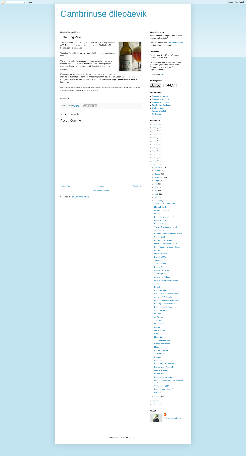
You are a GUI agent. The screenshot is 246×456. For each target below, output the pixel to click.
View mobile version (101, 191)
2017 (155, 154)
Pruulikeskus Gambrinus (161, 105)
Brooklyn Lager (160, 250)
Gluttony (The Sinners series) (165, 227)
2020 (155, 144)
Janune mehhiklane (162, 277)
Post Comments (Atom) (80, 197)
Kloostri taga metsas (162, 344)
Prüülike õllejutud (159, 111)
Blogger (133, 438)
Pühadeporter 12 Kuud (163, 307)
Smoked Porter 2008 (162, 340)
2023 (155, 134)
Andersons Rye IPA (161, 270)
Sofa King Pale (160, 274)
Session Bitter (159, 230)
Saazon (157, 327)
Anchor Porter (159, 354)
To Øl (76, 43)
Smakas (157, 357)
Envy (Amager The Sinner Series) (167, 247)
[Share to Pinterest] (95, 105)
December (159, 167)
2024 (155, 131)
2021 (155, 141)
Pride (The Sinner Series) (164, 217)
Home (101, 186)
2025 (155, 128)
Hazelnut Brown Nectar (163, 377)
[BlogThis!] (87, 105)
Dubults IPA (158, 267)
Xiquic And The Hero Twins (164, 204)
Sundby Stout (159, 237)
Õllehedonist (157, 114)
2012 (155, 404)
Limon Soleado (160, 337)
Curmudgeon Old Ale (162, 386)
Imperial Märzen (160, 254)
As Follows (158, 317)
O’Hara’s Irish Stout (161, 210)
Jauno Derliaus (160, 264)
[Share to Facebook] (93, 105)
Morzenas (158, 347)
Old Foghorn (159, 324)
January (158, 397)
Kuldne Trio (158, 374)
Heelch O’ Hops (160, 290)
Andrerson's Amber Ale (163, 297)
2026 (155, 124)
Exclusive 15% (160, 257)
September (159, 177)
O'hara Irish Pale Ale (162, 220)
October (158, 174)
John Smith (158, 320)
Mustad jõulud (159, 330)
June (157, 187)
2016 (155, 158)
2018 (155, 151)
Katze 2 (157, 287)
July (156, 184)
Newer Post (65, 186)
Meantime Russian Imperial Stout (167, 244)
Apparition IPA (159, 310)
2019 (155, 148)
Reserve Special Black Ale (164, 364)
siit (156, 43)
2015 (155, 161)
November (159, 171)
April (157, 194)
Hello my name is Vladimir (164, 304)
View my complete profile (173, 418)
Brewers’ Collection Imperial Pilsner (168, 234)
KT (167, 414)
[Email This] (84, 105)
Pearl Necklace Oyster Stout (165, 389)
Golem (156, 214)
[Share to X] (90, 105)
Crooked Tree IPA (161, 350)
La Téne (157, 314)
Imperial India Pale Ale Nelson (166, 280)
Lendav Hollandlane (162, 371)
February (158, 201)
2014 (155, 165)
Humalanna (158, 361)
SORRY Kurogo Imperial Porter (166, 294)
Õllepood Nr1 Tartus (160, 96)
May (156, 191)
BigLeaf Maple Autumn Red (165, 367)
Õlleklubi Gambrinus (160, 108)
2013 (155, 401)
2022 (155, 138)
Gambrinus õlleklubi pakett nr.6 (166, 300)
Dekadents (158, 224)
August (157, 181)
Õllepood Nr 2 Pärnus (160, 99)
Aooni (156, 284)
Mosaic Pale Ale (160, 207)
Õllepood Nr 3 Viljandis (161, 102)
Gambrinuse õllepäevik (103, 14)
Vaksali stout (159, 260)
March (157, 197)
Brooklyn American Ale (163, 240)
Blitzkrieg (157, 393)
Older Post (137, 186)
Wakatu (157, 334)
